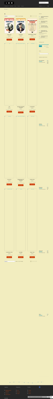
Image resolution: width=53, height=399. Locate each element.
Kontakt (30, 390)
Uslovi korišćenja (8, 394)
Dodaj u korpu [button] (9, 39)
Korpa (18, 390)
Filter (40, 46)
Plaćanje (18, 393)
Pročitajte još (32, 257)
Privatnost (7, 392)
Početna (6, 9)
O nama (30, 393)
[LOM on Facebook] (39, 387)
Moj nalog (18, 391)
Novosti (30, 391)
